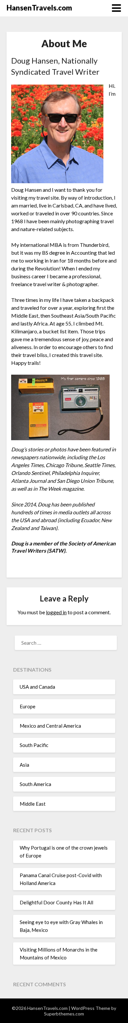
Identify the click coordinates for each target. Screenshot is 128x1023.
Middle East (33, 804)
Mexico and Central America (50, 726)
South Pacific (34, 745)
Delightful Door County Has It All (56, 902)
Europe (27, 706)
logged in (56, 612)
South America (35, 784)
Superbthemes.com (64, 1013)
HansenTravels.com (39, 7)
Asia (24, 765)
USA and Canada (37, 687)
